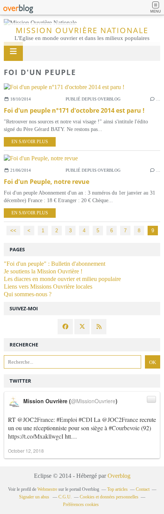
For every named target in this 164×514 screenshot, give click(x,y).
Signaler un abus (34, 497)
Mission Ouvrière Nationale (82, 30)
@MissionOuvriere (93, 401)
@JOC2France (35, 419)
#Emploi (66, 419)
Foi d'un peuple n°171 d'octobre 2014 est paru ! (74, 110)
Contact (143, 489)
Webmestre (47, 489)
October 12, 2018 (26, 450)
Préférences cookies (81, 504)
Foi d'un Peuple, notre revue (46, 181)
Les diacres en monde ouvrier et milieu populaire (62, 279)
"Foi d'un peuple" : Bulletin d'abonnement (54, 263)
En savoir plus (29, 141)
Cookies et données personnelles (109, 497)
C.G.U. (65, 497)
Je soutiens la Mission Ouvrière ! (43, 271)
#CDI (85, 419)
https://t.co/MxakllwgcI (35, 436)
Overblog (119, 475)
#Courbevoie (124, 428)
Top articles (117, 489)
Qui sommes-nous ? (27, 294)
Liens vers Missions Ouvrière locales (48, 286)
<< (13, 230)
